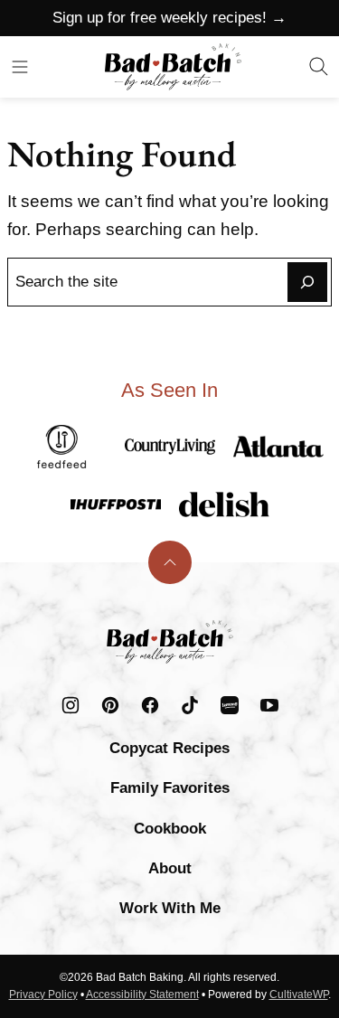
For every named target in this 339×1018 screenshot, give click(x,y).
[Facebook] (150, 705)
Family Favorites (170, 787)
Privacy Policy (43, 994)
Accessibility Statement (142, 994)
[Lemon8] (230, 705)
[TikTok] (190, 705)
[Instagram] (70, 705)
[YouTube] (269, 705)
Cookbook (170, 828)
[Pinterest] (110, 705)
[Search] (319, 67)
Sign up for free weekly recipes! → (169, 17)
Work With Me (170, 908)
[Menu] (20, 67)
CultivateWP (298, 994)
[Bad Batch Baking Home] (173, 66)
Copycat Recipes (169, 748)
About (170, 868)
